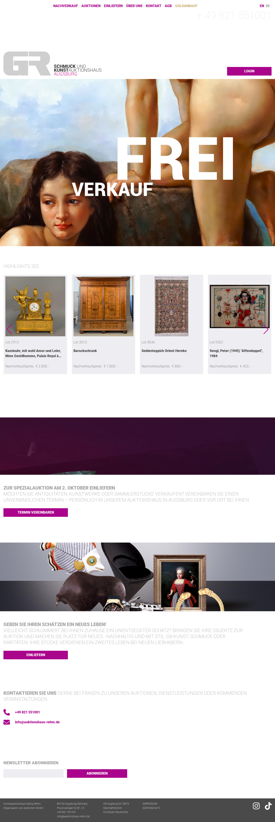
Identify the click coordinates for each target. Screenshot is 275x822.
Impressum (150, 803)
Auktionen (91, 6)
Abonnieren (97, 773)
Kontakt (153, 6)
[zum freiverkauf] (137, 162)
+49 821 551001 (27, 712)
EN (262, 6)
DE (268, 6)
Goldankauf (186, 6)
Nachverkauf (65, 6)
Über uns (134, 6)
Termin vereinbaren (36, 512)
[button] (9, 329)
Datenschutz (151, 808)
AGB (168, 6)
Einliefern (113, 6)
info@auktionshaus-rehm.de (37, 722)
